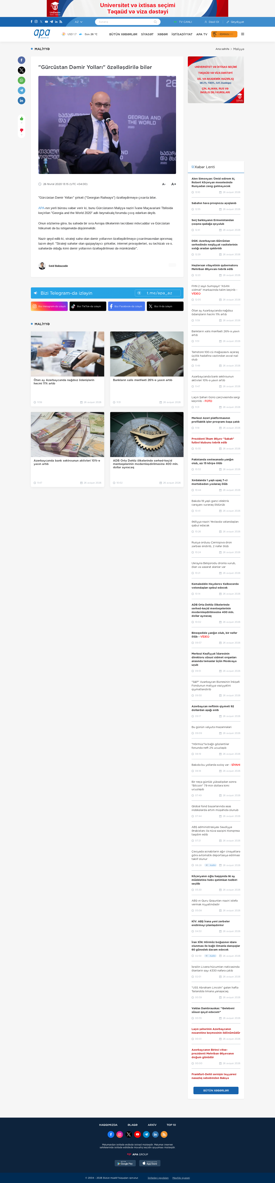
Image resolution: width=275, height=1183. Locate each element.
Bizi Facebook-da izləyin (128, 306)
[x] (128, 1135)
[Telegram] (51, 22)
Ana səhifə (222, 48)
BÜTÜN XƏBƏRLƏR (123, 34)
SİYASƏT (147, 34)
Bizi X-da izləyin (163, 306)
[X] (41, 22)
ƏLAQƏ (133, 1124)
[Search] (155, 22)
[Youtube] (46, 22)
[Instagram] (36, 22)
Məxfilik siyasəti (181, 1177)
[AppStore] (150, 1163)
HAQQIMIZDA (108, 1124)
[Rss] (60, 22)
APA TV (201, 34)
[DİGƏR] (240, 34)
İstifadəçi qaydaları (158, 1177)
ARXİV (152, 1124)
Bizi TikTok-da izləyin (89, 306)
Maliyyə (238, 49)
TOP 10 (171, 1124)
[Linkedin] (56, 22)
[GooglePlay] (125, 1163)
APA (41, 208)
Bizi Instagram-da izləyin (52, 306)
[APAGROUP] (137, 1154)
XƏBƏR (162, 34)
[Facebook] (31, 22)
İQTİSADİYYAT (182, 34)
